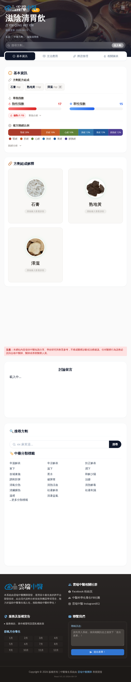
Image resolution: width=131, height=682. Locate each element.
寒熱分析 (33, 115)
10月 (25, 650)
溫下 (50, 468)
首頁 (7, 36)
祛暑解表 (52, 490)
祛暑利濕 (90, 490)
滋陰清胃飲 (33, 36)
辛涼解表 (52, 463)
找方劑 (118, 45)
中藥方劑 (18, 36)
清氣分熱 (15, 485)
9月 (11, 650)
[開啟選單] (123, 7)
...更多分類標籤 (19, 500)
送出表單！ (100, 652)
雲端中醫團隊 (85, 672)
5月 (11, 644)
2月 (26, 638)
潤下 (88, 468)
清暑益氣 (52, 495)
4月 (56, 638)
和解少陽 (90, 474)
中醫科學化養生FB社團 (86, 597)
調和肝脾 (15, 479)
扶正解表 (90, 463)
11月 (40, 650)
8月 (56, 644)
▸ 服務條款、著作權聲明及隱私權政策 (24, 624)
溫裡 (12, 495)
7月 (41, 644)
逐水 (50, 474)
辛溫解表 (15, 463)
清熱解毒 (90, 485)
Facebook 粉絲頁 (82, 591)
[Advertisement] (65, 316)
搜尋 (115, 444)
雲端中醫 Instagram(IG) (86, 603)
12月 (56, 650)
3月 (41, 638)
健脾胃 (51, 479)
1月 (11, 638)
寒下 (12, 468)
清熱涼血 (52, 485)
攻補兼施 (15, 474)
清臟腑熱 (15, 490)
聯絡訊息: (76, 626)
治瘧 (88, 479)
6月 (26, 644)
